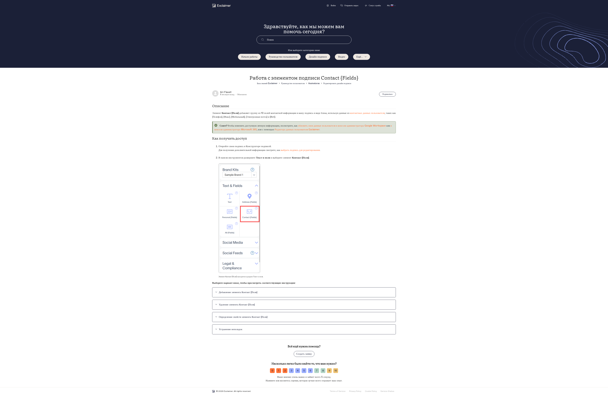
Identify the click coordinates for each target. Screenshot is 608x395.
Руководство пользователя (283, 57)
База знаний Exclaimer (267, 83)
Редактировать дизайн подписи (337, 83)
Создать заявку (304, 354)
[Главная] (221, 5)
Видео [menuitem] (341, 57)
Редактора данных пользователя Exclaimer (297, 129)
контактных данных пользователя (367, 113)
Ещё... (359, 57)
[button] (331, 5)
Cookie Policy (371, 391)
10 (336, 371)
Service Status (387, 391)
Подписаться (387, 94)
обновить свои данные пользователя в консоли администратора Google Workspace (342, 126)
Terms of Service (337, 391)
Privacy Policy (355, 391)
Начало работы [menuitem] (249, 57)
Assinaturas (314, 83)
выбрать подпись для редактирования (300, 150)
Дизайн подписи (318, 57)
